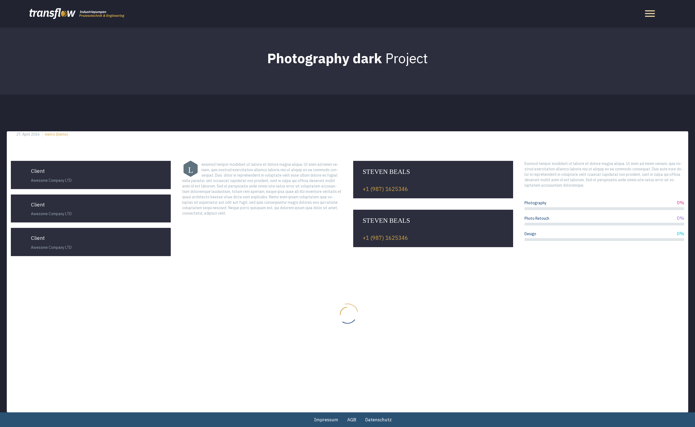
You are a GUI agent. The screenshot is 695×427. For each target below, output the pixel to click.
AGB (351, 420)
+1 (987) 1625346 (385, 189)
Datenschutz (378, 420)
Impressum (326, 420)
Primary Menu (650, 13)
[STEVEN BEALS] (433, 179)
